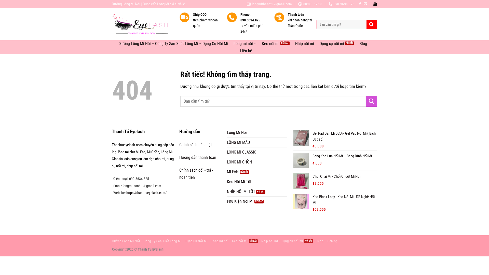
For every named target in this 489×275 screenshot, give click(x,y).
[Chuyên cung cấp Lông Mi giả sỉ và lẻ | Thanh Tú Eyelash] (142, 24)
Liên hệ (246, 51)
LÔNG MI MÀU (238, 142)
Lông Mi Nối (237, 132)
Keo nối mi (270, 44)
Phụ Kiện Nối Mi (240, 201)
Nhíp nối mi (304, 44)
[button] (375, 4)
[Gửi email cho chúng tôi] (365, 4)
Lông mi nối (243, 44)
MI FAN (233, 171)
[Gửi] (371, 24)
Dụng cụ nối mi (332, 44)
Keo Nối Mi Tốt (239, 181)
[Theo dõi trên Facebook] (360, 4)
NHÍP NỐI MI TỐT (241, 191)
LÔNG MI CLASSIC (241, 152)
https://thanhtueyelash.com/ (146, 193)
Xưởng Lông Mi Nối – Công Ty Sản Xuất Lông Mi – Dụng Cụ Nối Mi (173, 44)
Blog (363, 44)
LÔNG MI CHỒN (239, 162)
